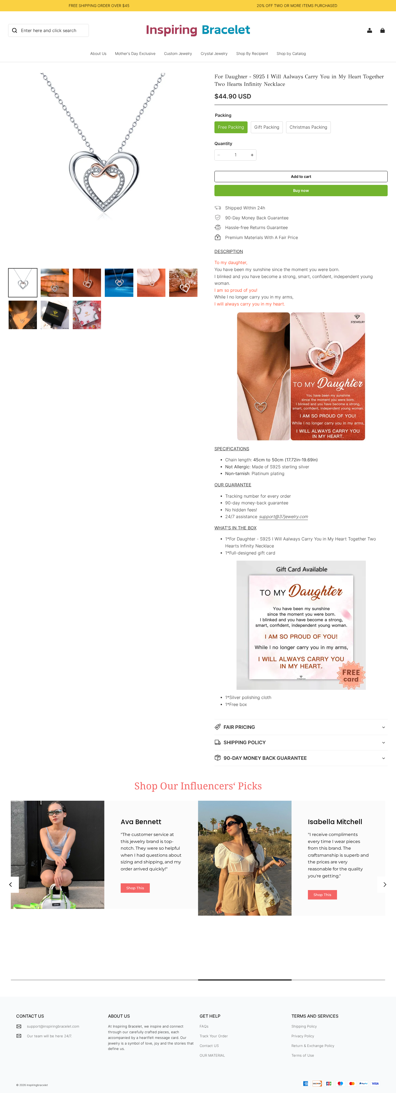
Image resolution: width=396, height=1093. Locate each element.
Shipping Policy (304, 1026)
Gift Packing (266, 127)
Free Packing (231, 127)
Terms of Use (302, 1055)
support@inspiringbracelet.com (53, 1026)
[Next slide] (385, 885)
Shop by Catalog (291, 53)
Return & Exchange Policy (312, 1045)
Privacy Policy (302, 1036)
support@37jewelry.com (283, 516)
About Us (98, 53)
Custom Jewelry (178, 53)
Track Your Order (214, 1036)
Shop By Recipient (252, 53)
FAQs (204, 1026)
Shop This (135, 888)
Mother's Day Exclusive (135, 53)
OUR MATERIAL (212, 1055)
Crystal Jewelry (214, 53)
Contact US (209, 1045)
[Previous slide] (11, 885)
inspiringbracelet (37, 1085)
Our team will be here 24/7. (49, 1036)
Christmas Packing (308, 127)
